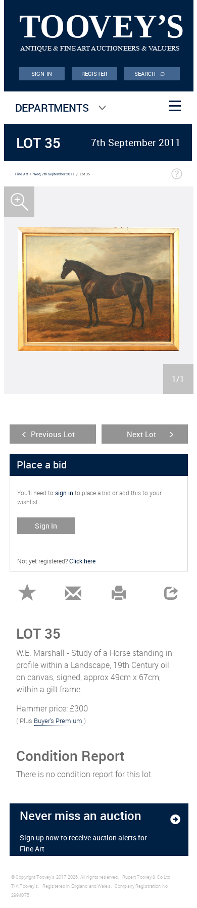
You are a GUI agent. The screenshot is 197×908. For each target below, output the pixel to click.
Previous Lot (53, 434)
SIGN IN (41, 73)
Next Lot (141, 434)
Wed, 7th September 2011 (53, 174)
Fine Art (21, 174)
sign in (64, 493)
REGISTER (94, 73)
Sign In (46, 526)
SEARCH (150, 72)
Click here (82, 561)
